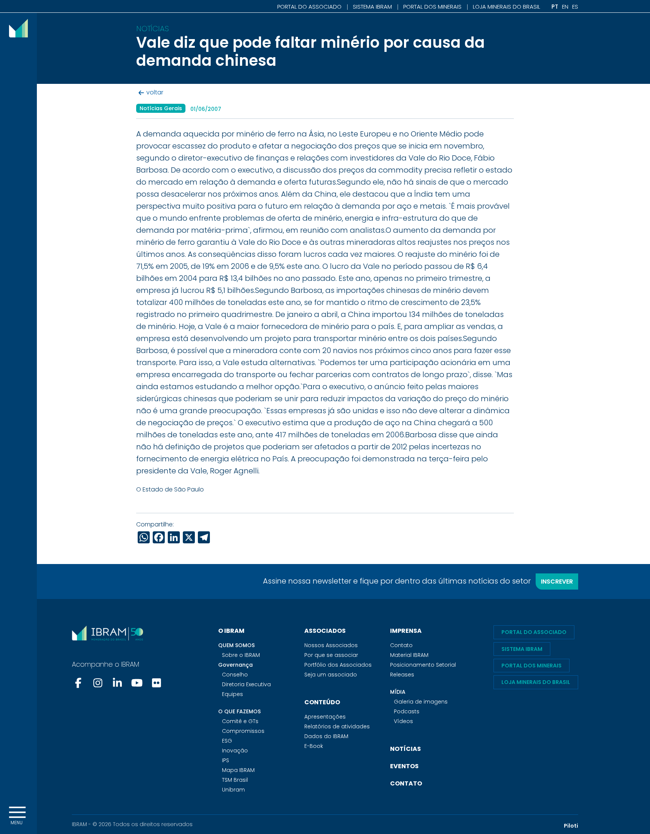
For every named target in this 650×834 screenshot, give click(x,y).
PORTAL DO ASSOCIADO (309, 7)
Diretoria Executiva (246, 684)
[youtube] (137, 683)
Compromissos (243, 731)
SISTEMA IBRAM (372, 7)
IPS (225, 760)
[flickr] (156, 683)
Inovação (235, 750)
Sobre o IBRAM (241, 655)
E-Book (313, 746)
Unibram (233, 789)
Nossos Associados (331, 645)
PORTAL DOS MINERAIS (432, 7)
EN (565, 7)
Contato (401, 645)
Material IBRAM (409, 655)
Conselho (235, 674)
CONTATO (406, 783)
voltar (154, 93)
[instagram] (98, 683)
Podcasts (406, 711)
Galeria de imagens (421, 701)
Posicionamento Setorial (423, 665)
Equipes (232, 694)
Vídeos (403, 721)
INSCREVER (557, 581)
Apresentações (325, 716)
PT (554, 7)
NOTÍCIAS (405, 749)
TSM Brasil (235, 780)
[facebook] (79, 683)
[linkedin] (117, 683)
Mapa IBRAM (238, 770)
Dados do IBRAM (326, 736)
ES (575, 7)
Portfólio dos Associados (338, 665)
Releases (402, 674)
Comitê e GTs (240, 721)
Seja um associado (330, 674)
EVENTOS (404, 766)
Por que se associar (331, 655)
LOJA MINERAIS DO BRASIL (506, 7)
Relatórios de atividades (337, 726)
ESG (227, 741)
